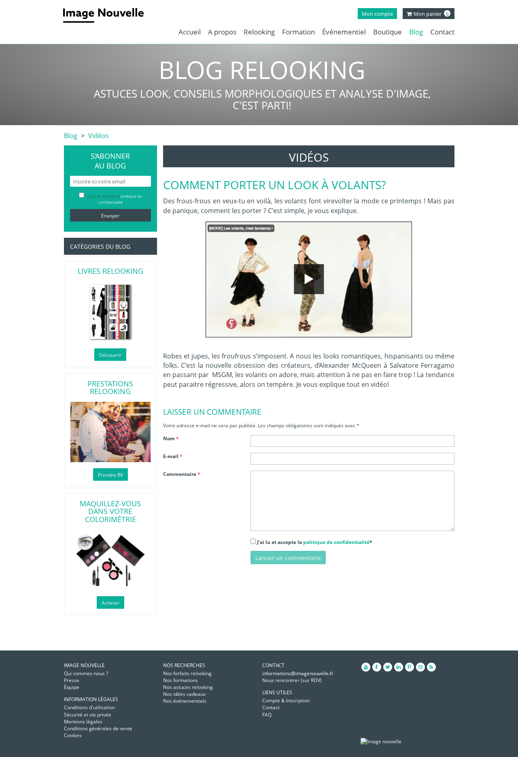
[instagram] (420, 667)
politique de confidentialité (336, 542)
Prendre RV (110, 474)
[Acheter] (110, 560)
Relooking (259, 31)
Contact (442, 31)
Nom (171, 438)
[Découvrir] (110, 311)
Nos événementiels (184, 700)
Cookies (73, 735)
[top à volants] (308, 279)
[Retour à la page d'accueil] (109, 15)
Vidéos (98, 135)
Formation (298, 31)
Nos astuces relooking (188, 687)
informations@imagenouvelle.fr (297, 673)
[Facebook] (376, 667)
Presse (71, 680)
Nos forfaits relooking (187, 673)
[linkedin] (398, 667)
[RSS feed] (431, 667)
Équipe (71, 687)
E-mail (173, 456)
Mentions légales (83, 721)
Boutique (387, 31)
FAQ (267, 714)
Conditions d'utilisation (89, 707)
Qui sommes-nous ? (86, 673)
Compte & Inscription (286, 700)
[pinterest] (409, 667)
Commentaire (181, 474)
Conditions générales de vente (98, 728)
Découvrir (110, 355)
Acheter (110, 602)
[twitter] (387, 667)
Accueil (189, 31)
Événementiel (344, 31)
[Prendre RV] (110, 432)
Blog (416, 31)
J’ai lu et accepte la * (315, 542)
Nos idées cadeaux (184, 694)
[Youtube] (365, 667)
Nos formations (180, 680)
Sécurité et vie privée (87, 714)
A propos (222, 31)
